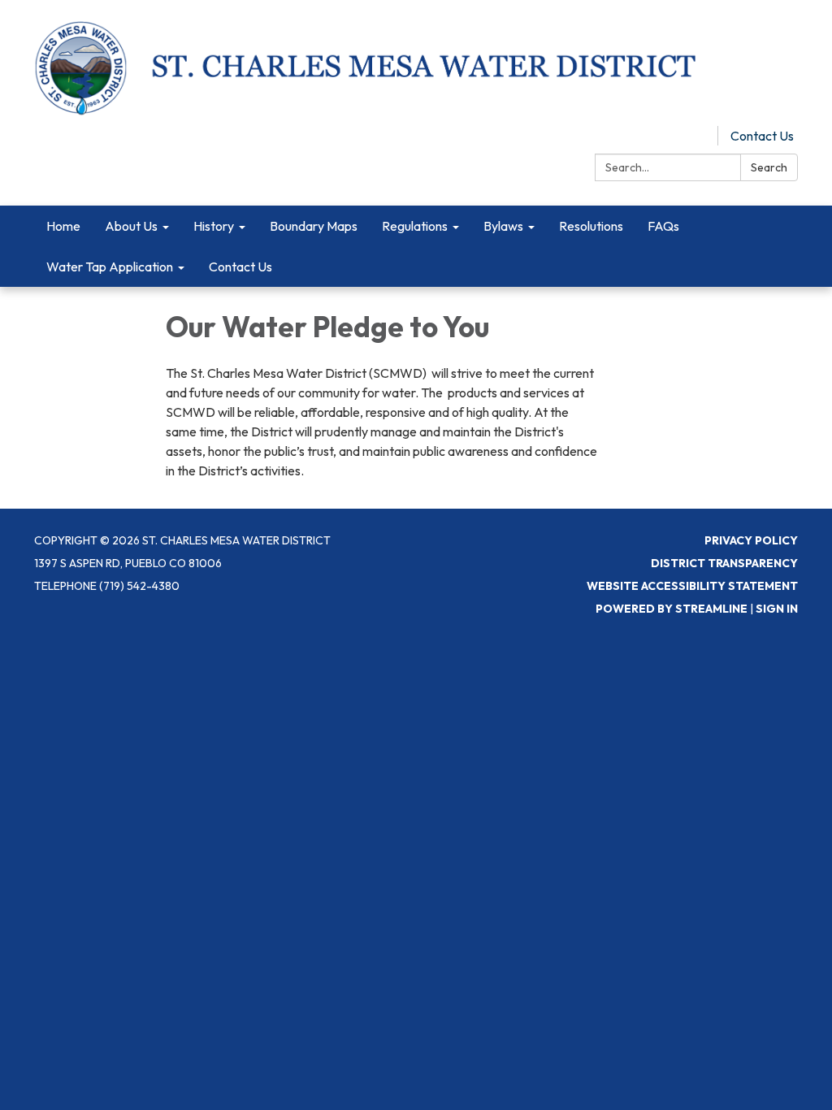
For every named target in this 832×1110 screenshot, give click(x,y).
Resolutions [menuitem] (591, 226)
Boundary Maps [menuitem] (314, 226)
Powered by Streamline (672, 608)
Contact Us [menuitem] (240, 266)
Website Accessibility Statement (692, 586)
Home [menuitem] (63, 226)
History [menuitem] (213, 226)
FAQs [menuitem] (663, 226)
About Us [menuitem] (131, 226)
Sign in (777, 608)
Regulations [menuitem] (415, 226)
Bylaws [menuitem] (503, 226)
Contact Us (762, 136)
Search (769, 167)
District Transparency (724, 563)
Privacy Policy (751, 540)
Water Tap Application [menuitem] (109, 266)
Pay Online (675, 136)
